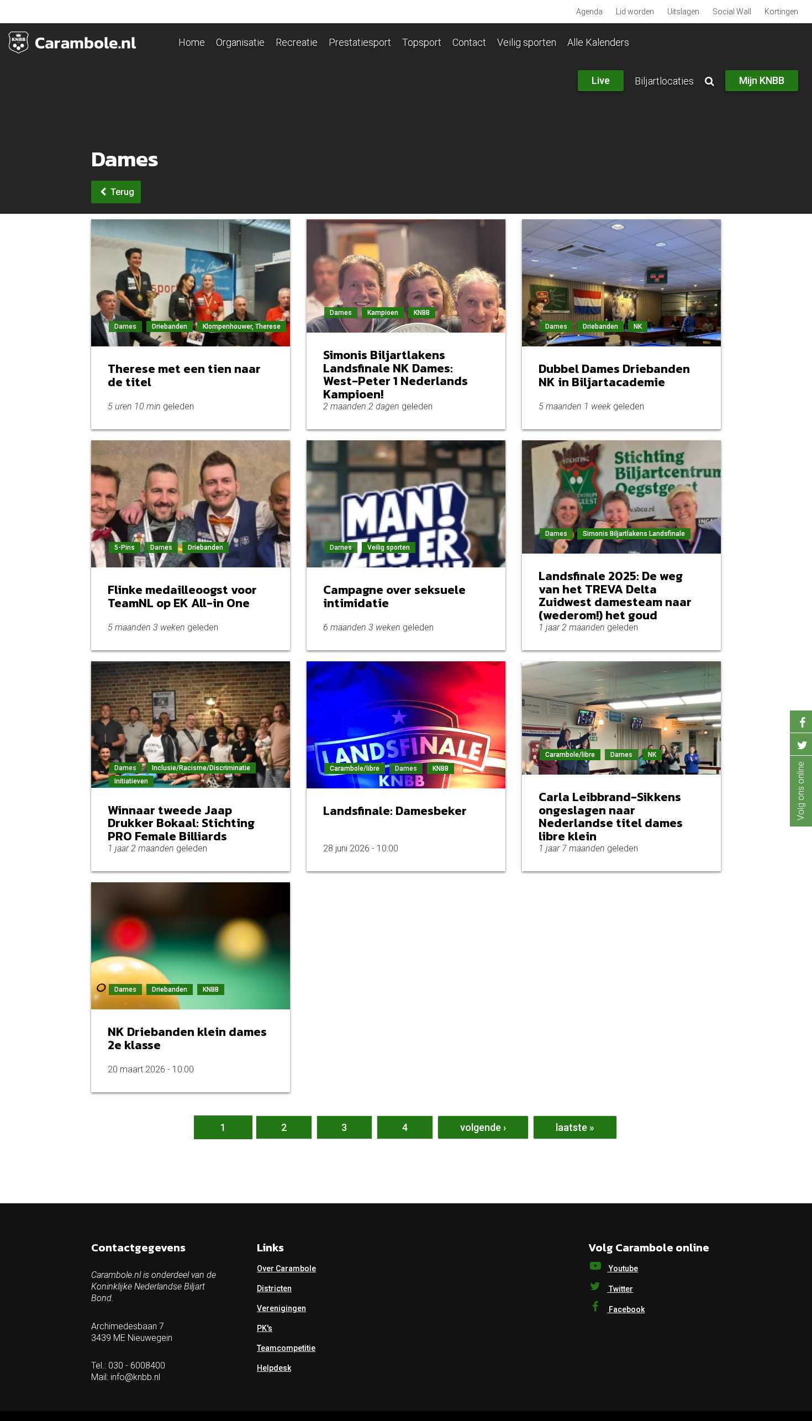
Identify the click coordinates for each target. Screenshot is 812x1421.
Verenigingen (281, 1308)
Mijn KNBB (761, 80)
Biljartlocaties (664, 81)
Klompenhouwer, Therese (242, 326)
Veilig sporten (388, 547)
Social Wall (732, 11)
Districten (274, 1288)
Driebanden (169, 326)
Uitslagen (683, 11)
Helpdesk (274, 1368)
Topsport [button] (421, 42)
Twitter (620, 1289)
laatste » (575, 1127)
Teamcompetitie (286, 1348)
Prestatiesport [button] (360, 42)
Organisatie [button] (240, 42)
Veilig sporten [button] (526, 42)
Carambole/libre (354, 768)
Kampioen (382, 313)
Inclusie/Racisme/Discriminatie (201, 768)
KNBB (422, 313)
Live (601, 80)
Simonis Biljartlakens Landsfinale (634, 534)
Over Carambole (286, 1268)
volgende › (483, 1127)
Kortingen (781, 11)
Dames (125, 326)
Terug (121, 192)
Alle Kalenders (598, 42)
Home (191, 42)
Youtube (622, 1268)
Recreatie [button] (297, 42)
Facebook (626, 1309)
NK (638, 326)
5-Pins (124, 547)
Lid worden (635, 11)
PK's (264, 1328)
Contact (469, 42)
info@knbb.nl (135, 1377)
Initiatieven (131, 781)
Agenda (589, 11)
